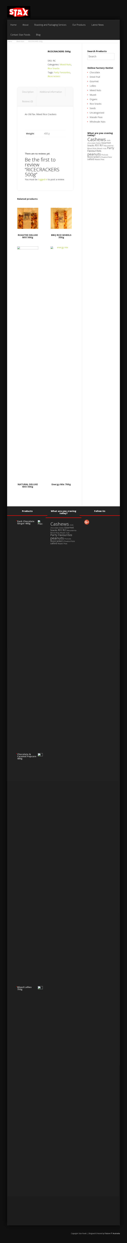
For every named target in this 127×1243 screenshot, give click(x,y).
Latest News (98, 24)
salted (90, 159)
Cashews (96, 139)
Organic (93, 99)
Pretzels (104, 155)
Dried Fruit (95, 76)
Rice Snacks (53, 68)
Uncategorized (97, 112)
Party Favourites (62, 72)
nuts (104, 148)
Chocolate (95, 72)
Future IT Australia (112, 1233)
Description (28, 91)
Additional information (51, 91)
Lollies (93, 85)
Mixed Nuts (20, 41)
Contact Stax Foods (20, 34)
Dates (98, 143)
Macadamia (108, 146)
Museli (93, 94)
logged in (42, 179)
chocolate (91, 143)
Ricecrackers (54, 76)
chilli (108, 140)
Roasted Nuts (106, 157)
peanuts (94, 154)
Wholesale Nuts (97, 121)
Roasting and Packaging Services (50, 24)
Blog (38, 34)
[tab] (28, 92)
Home (13, 24)
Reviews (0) (27, 101)
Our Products (79, 24)
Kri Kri (99, 145)
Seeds (93, 108)
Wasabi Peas (96, 117)
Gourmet (94, 81)
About (25, 24)
